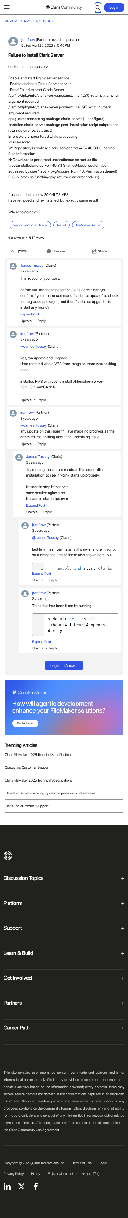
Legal (103, 1163)
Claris (8, 855)
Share (102, 251)
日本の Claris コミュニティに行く (73, 1174)
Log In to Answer (64, 665)
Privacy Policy (14, 1174)
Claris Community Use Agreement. (34, 1130)
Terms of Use (82, 1163)
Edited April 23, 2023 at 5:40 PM (45, 45)
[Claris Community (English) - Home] (64, 7)
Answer (59, 251)
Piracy (35, 1174)
